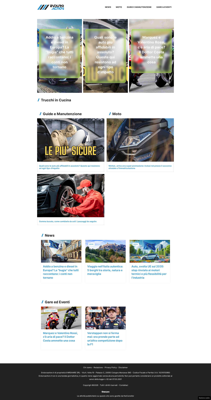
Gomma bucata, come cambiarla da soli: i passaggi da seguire (67, 221)
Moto (119, 7)
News (108, 7)
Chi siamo (87, 367)
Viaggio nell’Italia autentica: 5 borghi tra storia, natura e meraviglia (105, 270)
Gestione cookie (204, 398)
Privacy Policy (111, 367)
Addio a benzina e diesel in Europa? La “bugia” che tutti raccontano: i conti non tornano (59, 52)
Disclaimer (123, 367)
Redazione (98, 367)
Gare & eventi (163, 7)
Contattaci (123, 385)
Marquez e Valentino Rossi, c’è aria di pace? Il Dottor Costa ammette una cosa (60, 337)
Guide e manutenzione (139, 7)
